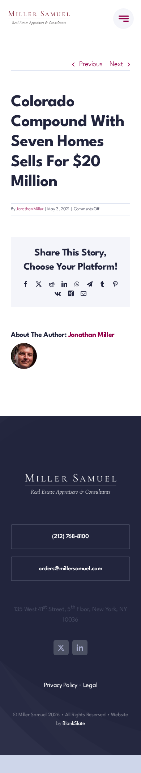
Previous (91, 64)
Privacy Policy (60, 685)
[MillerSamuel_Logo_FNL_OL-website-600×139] (38, 14)
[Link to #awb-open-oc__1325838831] (123, 18)
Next (116, 64)
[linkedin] (79, 647)
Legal (90, 685)
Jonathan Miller (29, 209)
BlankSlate (74, 723)
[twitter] (61, 647)
